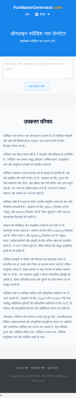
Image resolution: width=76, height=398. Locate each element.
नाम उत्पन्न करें (36, 86)
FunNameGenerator (38, 7)
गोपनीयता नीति (38, 368)
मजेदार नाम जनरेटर (43, 376)
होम (27, 14)
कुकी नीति (53, 368)
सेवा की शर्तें (22, 368)
